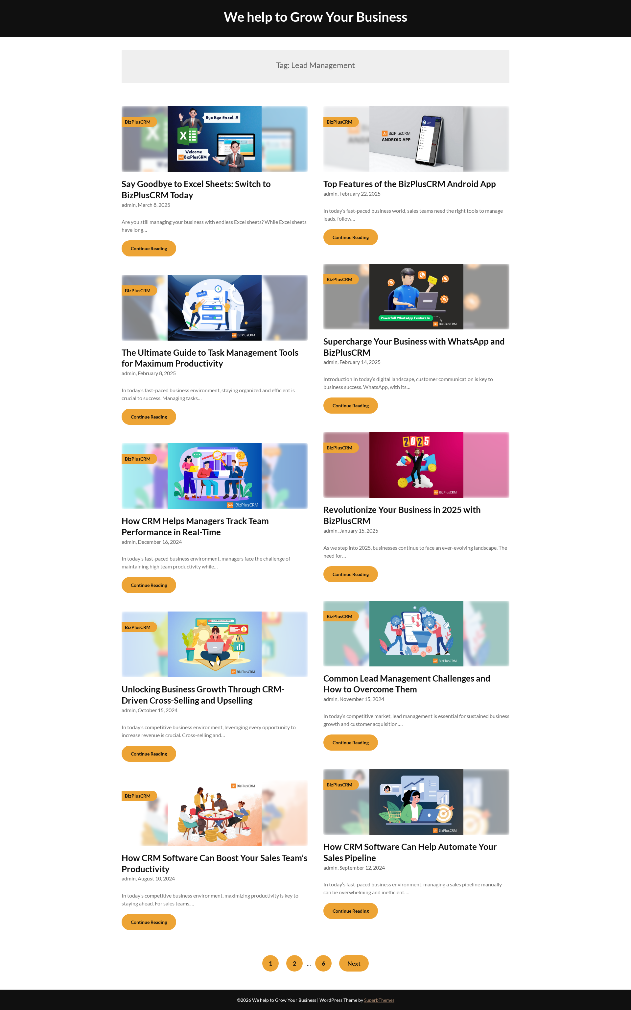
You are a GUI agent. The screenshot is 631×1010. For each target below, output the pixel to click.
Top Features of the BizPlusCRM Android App (409, 184)
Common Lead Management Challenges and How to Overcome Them (406, 684)
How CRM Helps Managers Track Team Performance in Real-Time (195, 526)
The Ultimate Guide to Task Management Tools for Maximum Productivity (210, 358)
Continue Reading (149, 248)
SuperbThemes (379, 1000)
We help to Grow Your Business (315, 17)
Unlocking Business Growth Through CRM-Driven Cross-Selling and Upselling (203, 695)
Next (354, 963)
